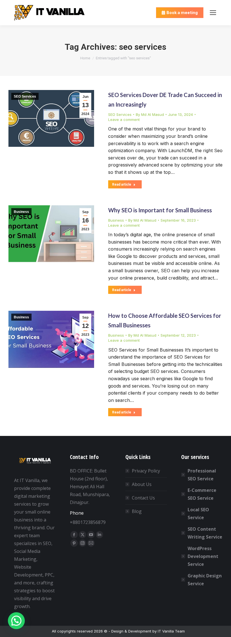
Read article (121, 184)
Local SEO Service (198, 514)
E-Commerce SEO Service (202, 494)
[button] (16, 620)
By (150, 114)
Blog (137, 511)
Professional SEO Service (202, 475)
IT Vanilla (166, 631)
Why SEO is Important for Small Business (160, 210)
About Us (142, 484)
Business (21, 212)
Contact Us (143, 498)
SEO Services (25, 96)
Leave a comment (124, 119)
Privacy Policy (146, 471)
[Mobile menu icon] (213, 13)
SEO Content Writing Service (205, 533)
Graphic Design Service (205, 580)
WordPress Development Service (203, 556)
